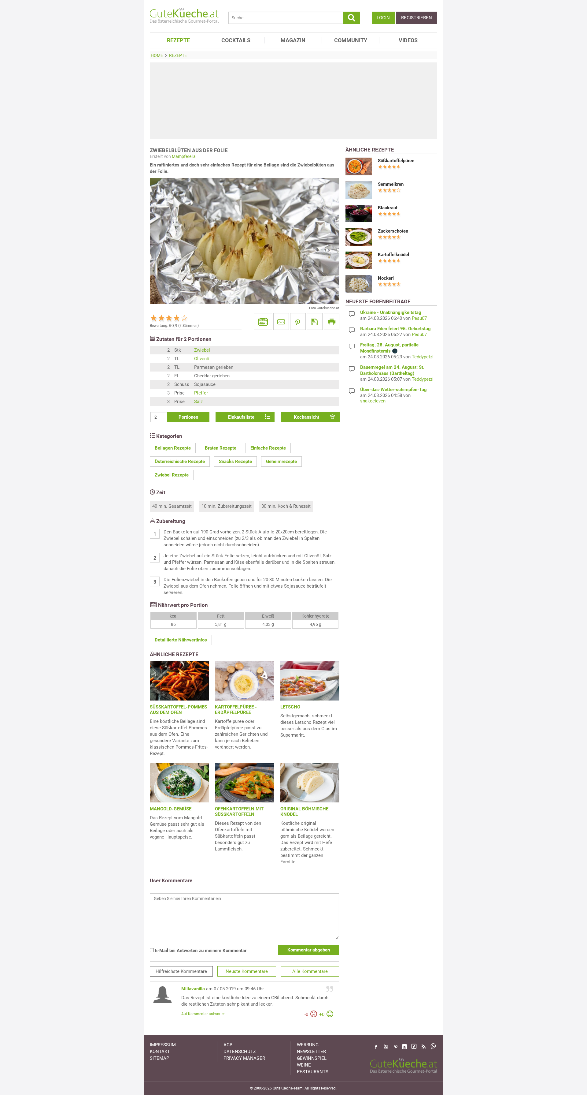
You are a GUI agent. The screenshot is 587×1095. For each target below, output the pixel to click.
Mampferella (184, 156)
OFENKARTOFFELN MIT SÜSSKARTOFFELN (239, 811)
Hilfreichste (181, 971)
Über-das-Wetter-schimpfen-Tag (393, 389)
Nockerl (386, 278)
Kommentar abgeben (308, 950)
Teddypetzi (423, 357)
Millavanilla (193, 989)
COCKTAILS (235, 40)
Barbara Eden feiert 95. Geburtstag (395, 328)
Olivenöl (202, 358)
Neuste (247, 971)
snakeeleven (373, 401)
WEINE (304, 1065)
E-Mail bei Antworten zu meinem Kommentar (200, 950)
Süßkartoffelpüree (396, 160)
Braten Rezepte (220, 448)
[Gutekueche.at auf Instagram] (404, 1046)
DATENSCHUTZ (239, 1051)
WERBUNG (308, 1045)
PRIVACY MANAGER (244, 1058)
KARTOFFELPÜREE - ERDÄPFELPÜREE (236, 709)
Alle (310, 971)
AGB (227, 1045)
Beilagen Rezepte (173, 448)
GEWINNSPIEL (312, 1058)
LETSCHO (290, 707)
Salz (198, 401)
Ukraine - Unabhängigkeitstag (390, 312)
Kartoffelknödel (393, 254)
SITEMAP (159, 1058)
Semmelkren (391, 184)
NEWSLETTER (311, 1051)
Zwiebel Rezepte (172, 475)
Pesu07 (419, 318)
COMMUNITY (350, 40)
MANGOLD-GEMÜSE (170, 809)
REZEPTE (178, 40)
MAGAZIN (293, 40)
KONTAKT (160, 1051)
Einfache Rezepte (268, 448)
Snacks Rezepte (235, 461)
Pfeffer (201, 393)
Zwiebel (202, 350)
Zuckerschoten (393, 231)
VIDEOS (408, 40)
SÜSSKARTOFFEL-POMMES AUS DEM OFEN (178, 709)
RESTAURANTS (312, 1071)
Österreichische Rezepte (180, 461)
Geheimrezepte (281, 461)
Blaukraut (387, 208)
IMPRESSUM (163, 1045)
